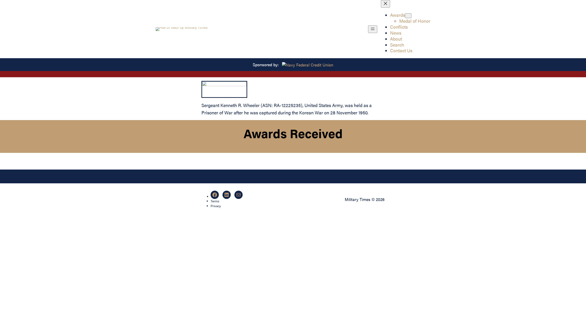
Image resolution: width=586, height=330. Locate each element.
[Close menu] (385, 4)
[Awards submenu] (408, 15)
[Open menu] (372, 29)
